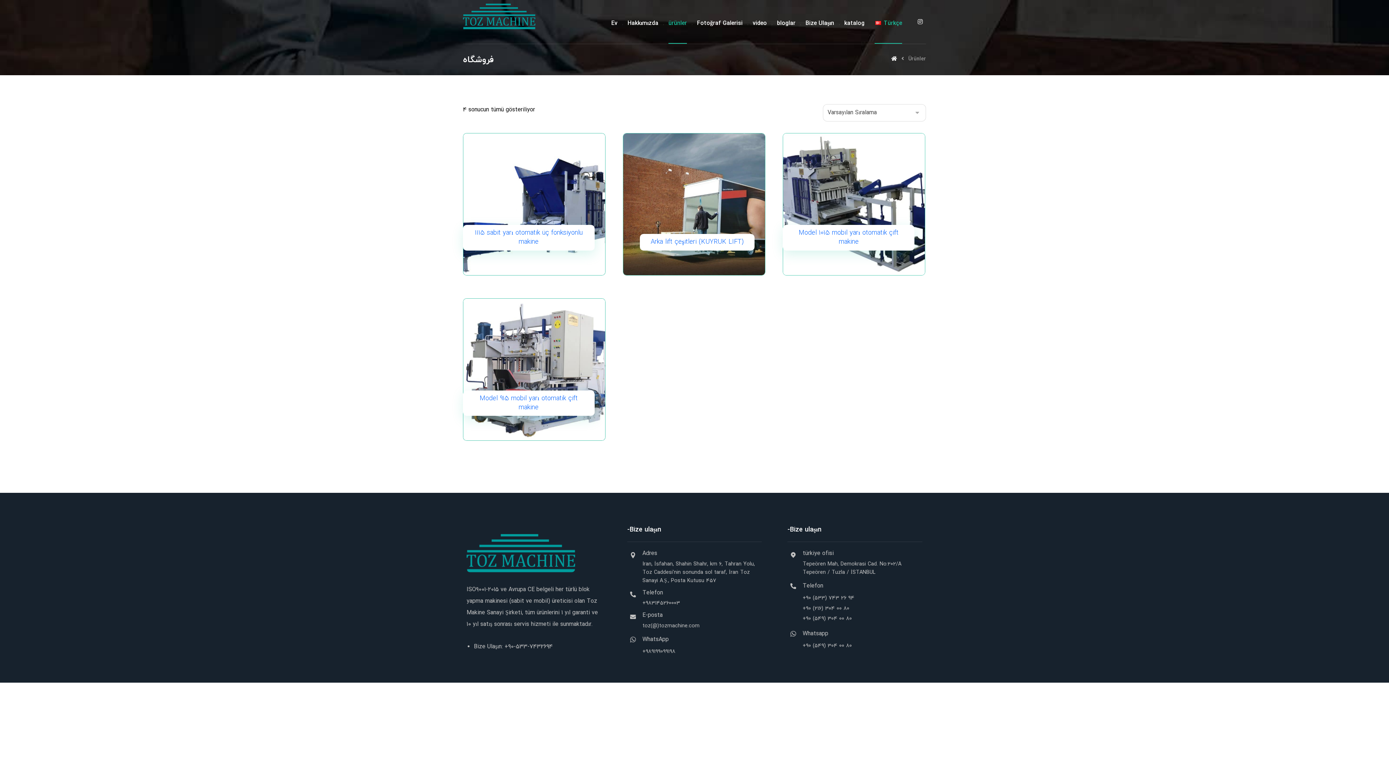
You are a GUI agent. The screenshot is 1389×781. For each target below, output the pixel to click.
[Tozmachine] (499, 16)
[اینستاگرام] (920, 21)
